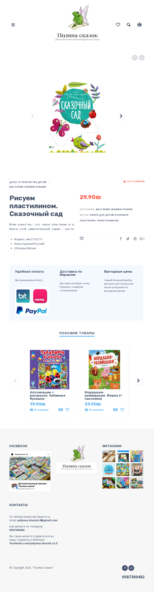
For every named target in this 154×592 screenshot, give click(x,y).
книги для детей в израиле (109, 214)
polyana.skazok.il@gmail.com (37, 520)
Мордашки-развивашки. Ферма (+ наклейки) (103, 395)
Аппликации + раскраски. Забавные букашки (48, 395)
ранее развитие (108, 220)
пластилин (88, 220)
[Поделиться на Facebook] (119, 238)
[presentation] (33, 116)
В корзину (41, 409)
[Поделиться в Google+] (141, 238)
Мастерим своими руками (27, 186)
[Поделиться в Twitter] (126, 238)
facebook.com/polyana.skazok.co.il (33, 543)
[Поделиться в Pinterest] (133, 238)
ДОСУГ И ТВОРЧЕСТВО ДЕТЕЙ (27, 182)
